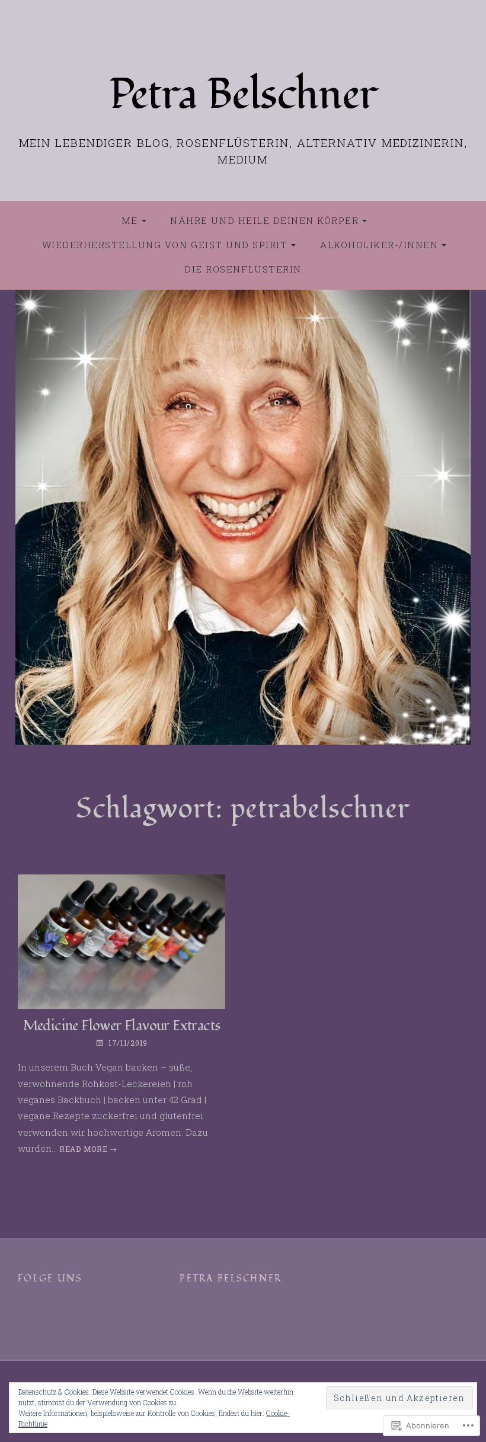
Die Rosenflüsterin (242, 269)
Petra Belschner (242, 94)
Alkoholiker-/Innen (379, 245)
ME (130, 220)
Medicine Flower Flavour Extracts (121, 1026)
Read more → (88, 1148)
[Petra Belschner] (243, 517)
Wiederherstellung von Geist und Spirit (165, 245)
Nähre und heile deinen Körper (264, 220)
